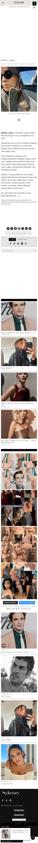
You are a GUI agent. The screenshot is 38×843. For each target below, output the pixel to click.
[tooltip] (34, 7)
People (3, 64)
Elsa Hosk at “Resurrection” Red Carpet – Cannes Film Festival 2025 (18, 441)
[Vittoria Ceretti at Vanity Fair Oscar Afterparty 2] (19, 508)
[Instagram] (19, 120)
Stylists (16, 64)
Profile (9, 64)
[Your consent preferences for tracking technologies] (34, 3)
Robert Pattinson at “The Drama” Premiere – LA (18, 333)
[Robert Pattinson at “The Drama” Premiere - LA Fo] (19, 471)
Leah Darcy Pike (6, 784)
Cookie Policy (19, 815)
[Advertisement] (19, 29)
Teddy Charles (6, 696)
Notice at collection (6, 841)
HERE (19, 196)
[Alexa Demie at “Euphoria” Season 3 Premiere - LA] (19, 581)
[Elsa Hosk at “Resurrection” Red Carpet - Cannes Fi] (19, 545)
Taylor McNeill (6, 368)
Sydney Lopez (24, 64)
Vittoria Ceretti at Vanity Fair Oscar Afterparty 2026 (17, 404)
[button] (35, 251)
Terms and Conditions (19, 819)
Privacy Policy (19, 810)
